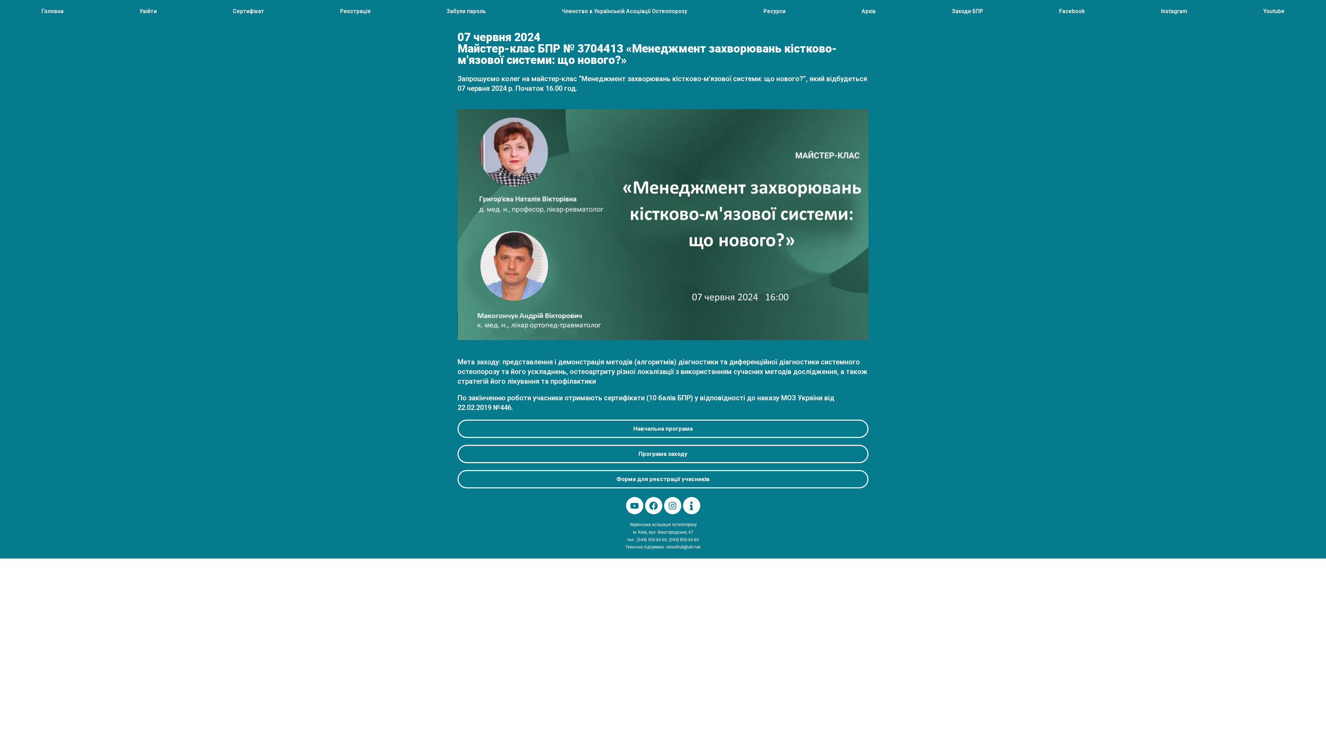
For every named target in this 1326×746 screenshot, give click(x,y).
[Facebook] (653, 505)
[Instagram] (672, 505)
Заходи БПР (967, 11)
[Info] (691, 505)
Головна (52, 11)
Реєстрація (355, 11)
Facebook (1072, 11)
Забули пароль (466, 11)
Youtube (1274, 11)
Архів (869, 11)
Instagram (1174, 11)
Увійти (148, 11)
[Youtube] (634, 505)
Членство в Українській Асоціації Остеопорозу (624, 11)
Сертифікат (248, 11)
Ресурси (774, 11)
